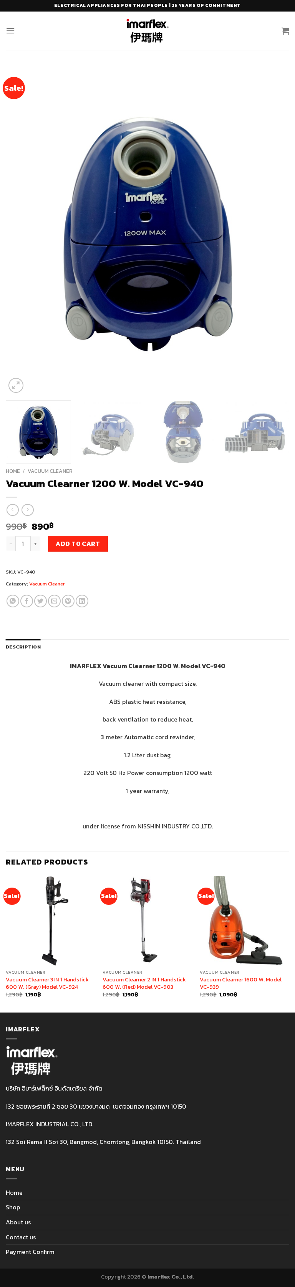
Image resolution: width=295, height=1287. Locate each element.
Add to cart (78, 543)
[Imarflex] (147, 31)
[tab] (23, 647)
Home (13, 471)
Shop (13, 1207)
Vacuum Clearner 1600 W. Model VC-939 (241, 983)
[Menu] (10, 30)
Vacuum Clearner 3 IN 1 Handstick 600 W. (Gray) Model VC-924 (47, 983)
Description (23, 646)
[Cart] (285, 30)
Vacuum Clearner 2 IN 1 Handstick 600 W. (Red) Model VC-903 (144, 983)
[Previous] (21, 230)
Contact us (21, 1237)
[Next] (274, 230)
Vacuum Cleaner (50, 471)
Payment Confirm (30, 1251)
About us (18, 1222)
